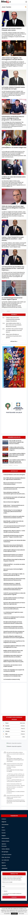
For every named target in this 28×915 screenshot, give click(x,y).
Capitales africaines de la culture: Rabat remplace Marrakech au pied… (13, 660)
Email (3, 886)
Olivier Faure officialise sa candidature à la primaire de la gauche (13, 336)
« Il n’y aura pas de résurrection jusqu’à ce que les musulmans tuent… (14, 526)
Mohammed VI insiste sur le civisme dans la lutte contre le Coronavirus (13, 555)
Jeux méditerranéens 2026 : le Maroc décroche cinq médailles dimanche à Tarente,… (13, 325)
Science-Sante (5, 841)
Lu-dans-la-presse (6, 854)
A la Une (3, 130)
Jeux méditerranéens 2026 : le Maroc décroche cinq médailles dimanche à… (17, 461)
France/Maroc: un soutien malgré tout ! (14, 148)
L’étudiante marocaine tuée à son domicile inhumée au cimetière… (12, 656)
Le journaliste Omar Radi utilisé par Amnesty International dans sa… (13, 589)
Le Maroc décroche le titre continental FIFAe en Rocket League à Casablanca (13, 319)
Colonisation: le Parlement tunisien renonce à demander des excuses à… (13, 627)
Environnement (5, 838)
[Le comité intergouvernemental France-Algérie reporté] (14, 288)
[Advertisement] (14, 698)
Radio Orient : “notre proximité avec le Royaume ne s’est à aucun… (13, 506)
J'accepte (14, 913)
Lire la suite (21, 913)
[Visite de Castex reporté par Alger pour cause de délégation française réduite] (14, 196)
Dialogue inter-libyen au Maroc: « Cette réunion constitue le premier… (14, 531)
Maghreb (8, 41)
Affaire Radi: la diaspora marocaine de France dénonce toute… (14, 550)
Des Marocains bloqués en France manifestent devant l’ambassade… (13, 622)
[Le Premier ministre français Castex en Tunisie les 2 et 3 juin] (14, 77)
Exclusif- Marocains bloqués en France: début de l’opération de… (14, 603)
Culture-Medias (6, 849)
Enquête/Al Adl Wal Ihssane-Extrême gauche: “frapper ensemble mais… (13, 536)
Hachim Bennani (10, 795)
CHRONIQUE (4, 868)
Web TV (3, 862)
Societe (4, 832)
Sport (3, 827)
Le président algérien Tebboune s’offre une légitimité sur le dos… (14, 646)
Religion (4, 835)
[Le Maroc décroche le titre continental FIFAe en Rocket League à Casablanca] (5, 448)
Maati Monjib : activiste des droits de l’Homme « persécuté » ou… (13, 521)
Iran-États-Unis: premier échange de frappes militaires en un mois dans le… (14, 330)
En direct (4, 99)
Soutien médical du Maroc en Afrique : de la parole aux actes (13, 598)
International (5, 824)
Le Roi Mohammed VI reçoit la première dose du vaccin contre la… (14, 488)
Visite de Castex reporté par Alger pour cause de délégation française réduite (13, 207)
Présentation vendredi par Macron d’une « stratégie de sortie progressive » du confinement (13, 118)
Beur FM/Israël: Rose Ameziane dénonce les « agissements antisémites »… (14, 478)
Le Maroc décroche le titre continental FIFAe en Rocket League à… (16, 448)
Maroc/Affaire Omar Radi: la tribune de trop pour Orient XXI (14, 560)
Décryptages (5, 851)
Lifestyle (4, 865)
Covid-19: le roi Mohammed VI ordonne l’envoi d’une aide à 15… (13, 617)
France (3, 11)
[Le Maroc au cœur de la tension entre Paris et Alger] (14, 167)
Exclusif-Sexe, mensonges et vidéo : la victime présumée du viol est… (13, 574)
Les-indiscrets (5, 860)
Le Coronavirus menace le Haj (11, 679)
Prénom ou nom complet (7, 882)
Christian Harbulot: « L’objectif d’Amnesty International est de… (12, 584)
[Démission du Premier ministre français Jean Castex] (14, 19)
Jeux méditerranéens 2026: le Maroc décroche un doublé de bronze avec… (17, 455)
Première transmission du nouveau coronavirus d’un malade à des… (13, 675)
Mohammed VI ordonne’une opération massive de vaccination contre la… (13, 517)
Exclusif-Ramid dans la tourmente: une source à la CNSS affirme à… (14, 608)
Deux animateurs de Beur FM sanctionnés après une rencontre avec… (14, 493)
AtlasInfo (5, 891)
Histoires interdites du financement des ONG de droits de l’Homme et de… (14, 579)
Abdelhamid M (10, 763)
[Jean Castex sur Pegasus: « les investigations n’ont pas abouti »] (14, 48)
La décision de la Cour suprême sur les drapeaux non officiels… (14, 641)
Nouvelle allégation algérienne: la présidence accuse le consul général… (14, 637)
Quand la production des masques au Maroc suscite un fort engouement (13, 632)
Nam (8, 752)
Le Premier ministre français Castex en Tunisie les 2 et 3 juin (13, 88)
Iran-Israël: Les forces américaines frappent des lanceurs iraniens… (16, 442)
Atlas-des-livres (6, 857)
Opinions (4, 844)
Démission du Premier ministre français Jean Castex (11, 29)
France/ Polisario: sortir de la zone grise (14, 474)
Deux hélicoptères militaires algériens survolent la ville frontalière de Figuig (15, 754)
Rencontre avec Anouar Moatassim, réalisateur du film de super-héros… (13, 545)
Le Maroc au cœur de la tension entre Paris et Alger (14, 177)
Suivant (8, 311)
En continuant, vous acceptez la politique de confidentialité (11, 894)
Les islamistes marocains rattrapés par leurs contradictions (14, 497)
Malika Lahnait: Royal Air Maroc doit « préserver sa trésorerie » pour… (13, 651)
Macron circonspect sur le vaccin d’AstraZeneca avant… (12, 483)
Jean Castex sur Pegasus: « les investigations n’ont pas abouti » (12, 58)
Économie (4, 846)
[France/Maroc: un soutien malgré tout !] (14, 138)
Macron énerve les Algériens (11, 502)
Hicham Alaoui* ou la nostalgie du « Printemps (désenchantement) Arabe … (12, 511)
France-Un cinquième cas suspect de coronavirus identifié (13, 670)
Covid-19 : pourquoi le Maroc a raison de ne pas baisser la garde (14, 593)
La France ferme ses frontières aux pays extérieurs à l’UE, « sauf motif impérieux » (13, 268)
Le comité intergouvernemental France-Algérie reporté (12, 298)
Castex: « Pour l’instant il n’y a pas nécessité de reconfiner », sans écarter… (13, 238)
